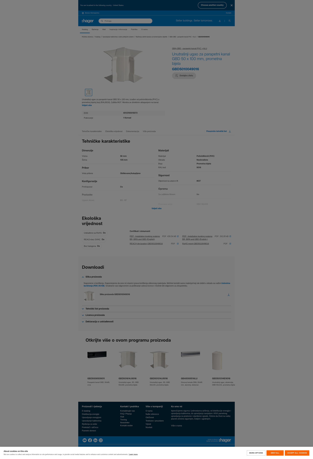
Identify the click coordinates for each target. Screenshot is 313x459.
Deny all (275, 453)
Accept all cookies (297, 453)
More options (256, 453)
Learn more (133, 454)
